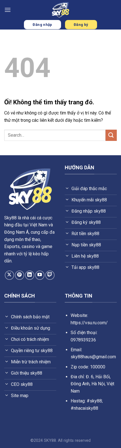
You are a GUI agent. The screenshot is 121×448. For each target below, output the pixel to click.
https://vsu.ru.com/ (89, 322)
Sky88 (10, 217)
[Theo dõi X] (9, 275)
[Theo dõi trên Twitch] (50, 275)
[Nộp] (111, 135)
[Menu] (7, 10)
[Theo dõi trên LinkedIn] (29, 275)
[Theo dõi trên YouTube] (39, 275)
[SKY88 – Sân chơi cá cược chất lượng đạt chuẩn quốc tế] (60, 10)
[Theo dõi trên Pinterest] (19, 275)
